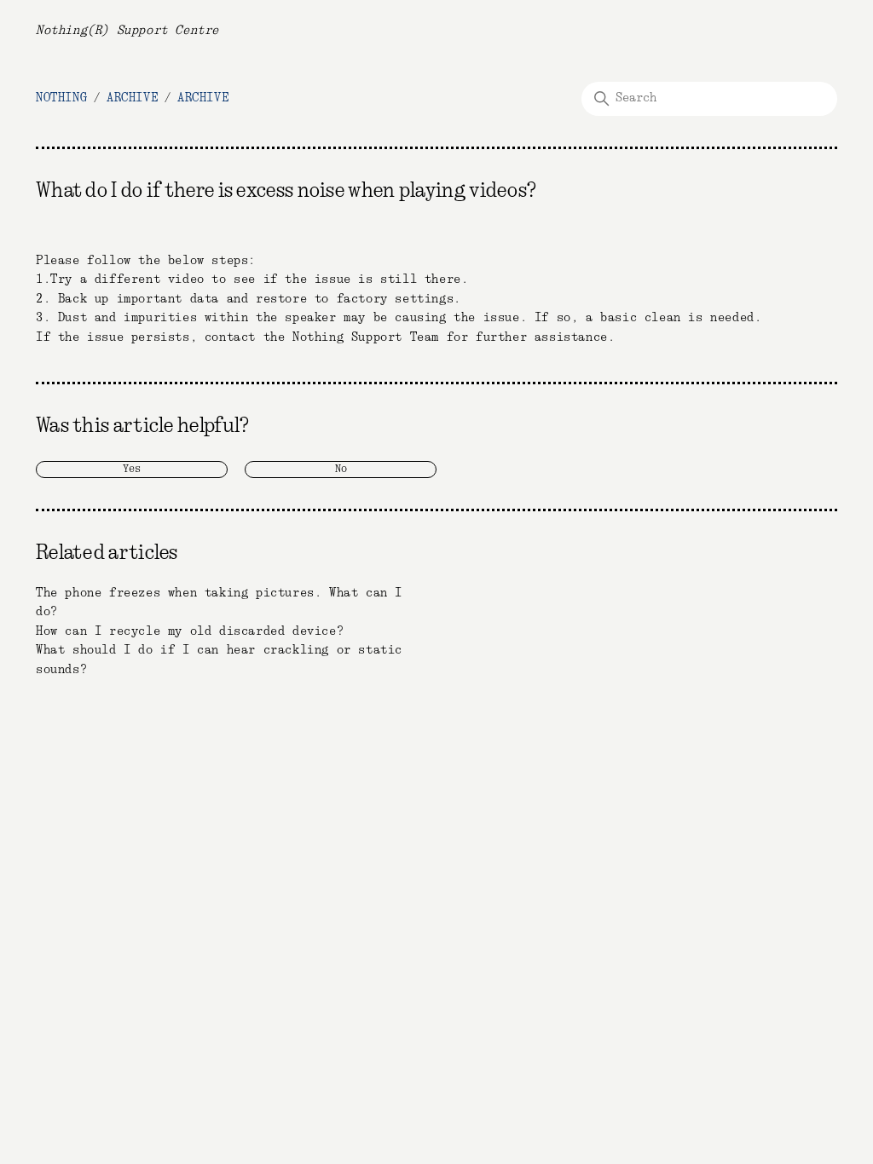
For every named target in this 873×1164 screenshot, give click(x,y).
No (341, 469)
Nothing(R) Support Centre (127, 31)
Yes (132, 469)
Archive (132, 98)
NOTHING (61, 98)
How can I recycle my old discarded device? (190, 631)
